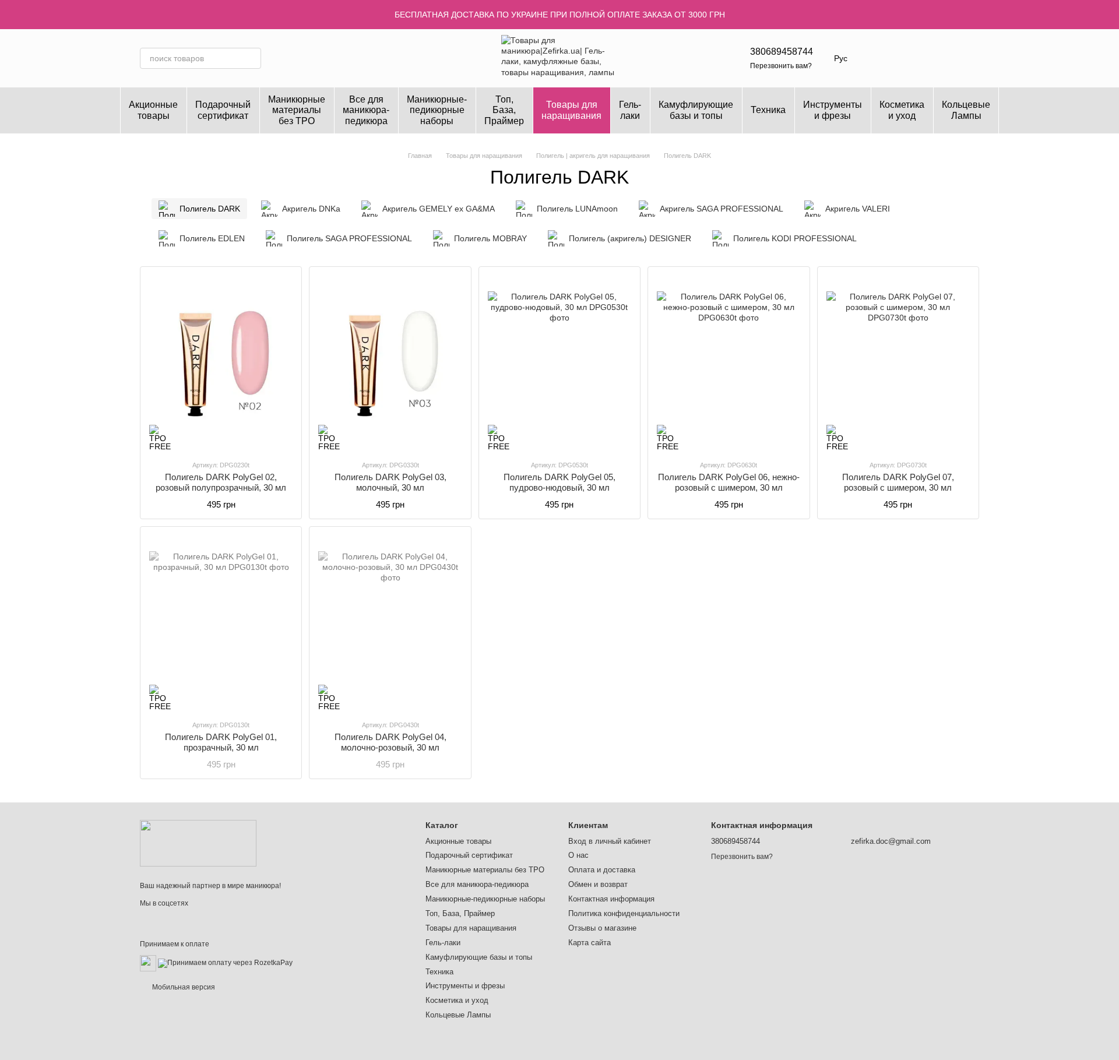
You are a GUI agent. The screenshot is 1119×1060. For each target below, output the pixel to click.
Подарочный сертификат (223, 110)
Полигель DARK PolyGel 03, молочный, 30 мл (390, 482)
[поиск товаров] (250, 58)
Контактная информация (611, 899)
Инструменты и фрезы (832, 110)
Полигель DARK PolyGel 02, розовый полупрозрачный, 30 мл (221, 482)
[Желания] (909, 58)
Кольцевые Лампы (966, 110)
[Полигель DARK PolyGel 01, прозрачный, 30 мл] (221, 623)
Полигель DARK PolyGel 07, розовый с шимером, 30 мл (898, 482)
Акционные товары (153, 110)
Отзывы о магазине (602, 928)
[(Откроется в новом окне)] (148, 963)
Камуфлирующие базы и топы (696, 110)
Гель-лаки (630, 110)
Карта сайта (589, 942)
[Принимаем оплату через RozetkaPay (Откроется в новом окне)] (225, 963)
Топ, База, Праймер (504, 110)
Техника (768, 110)
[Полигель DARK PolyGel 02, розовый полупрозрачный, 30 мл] (221, 363)
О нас (578, 855)
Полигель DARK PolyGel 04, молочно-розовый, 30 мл (390, 742)
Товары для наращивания (571, 110)
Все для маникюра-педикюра (366, 110)
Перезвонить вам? (781, 66)
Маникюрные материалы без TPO (296, 110)
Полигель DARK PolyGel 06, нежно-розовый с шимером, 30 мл (729, 482)
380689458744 (781, 52)
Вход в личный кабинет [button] (609, 841)
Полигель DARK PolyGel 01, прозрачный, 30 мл (221, 742)
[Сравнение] (939, 58)
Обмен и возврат (598, 884)
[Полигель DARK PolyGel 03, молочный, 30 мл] (390, 363)
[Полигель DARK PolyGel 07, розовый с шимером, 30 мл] (898, 363)
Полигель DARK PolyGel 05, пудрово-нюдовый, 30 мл (559, 482)
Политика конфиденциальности (624, 913)
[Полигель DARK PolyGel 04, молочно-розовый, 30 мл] (390, 623)
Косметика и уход (901, 110)
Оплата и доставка (601, 869)
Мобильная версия (182, 987)
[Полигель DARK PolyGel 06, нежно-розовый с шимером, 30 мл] (728, 363)
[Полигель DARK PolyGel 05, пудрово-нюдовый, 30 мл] (559, 363)
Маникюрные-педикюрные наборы (437, 110)
